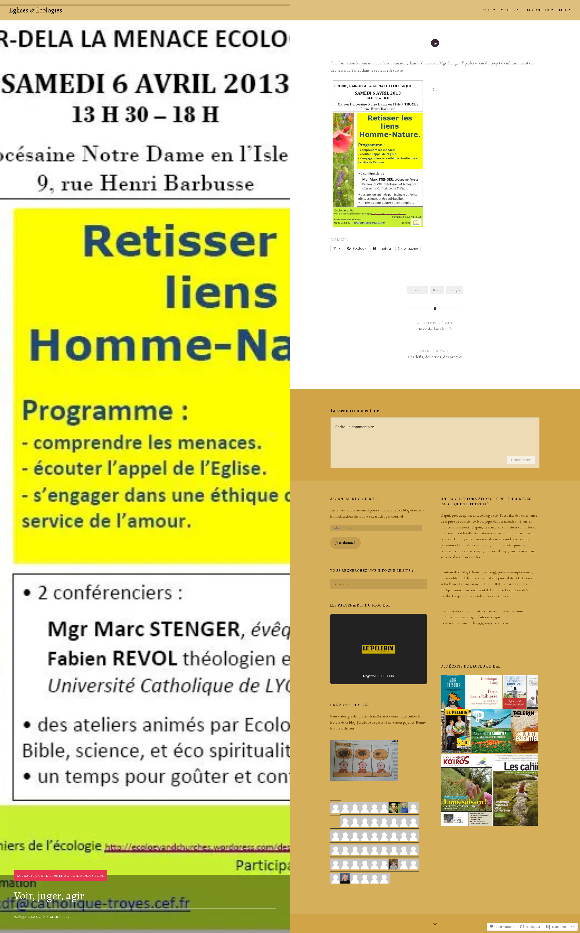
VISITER (508, 10)
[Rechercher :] (378, 584)
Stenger (454, 290)
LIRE (563, 10)
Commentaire (521, 460)
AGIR (487, 10)
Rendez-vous (92, 876)
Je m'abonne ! (345, 542)
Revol (437, 290)
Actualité (26, 876)
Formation (417, 290)
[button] (453, 692)
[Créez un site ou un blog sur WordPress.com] (435, 924)
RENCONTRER (537, 10)
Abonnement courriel (354, 498)
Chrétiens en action (58, 876)
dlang (35, 916)
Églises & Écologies (35, 10)
